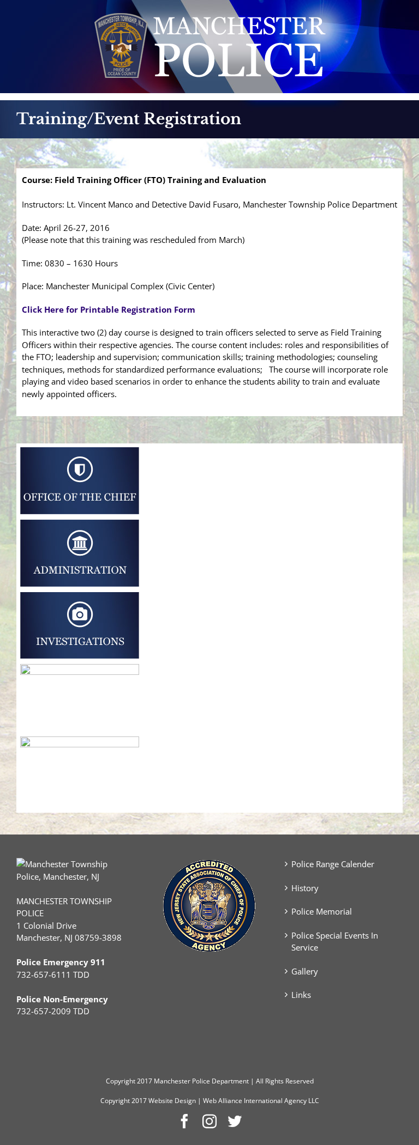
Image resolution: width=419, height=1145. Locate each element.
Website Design (172, 1100)
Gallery (304, 971)
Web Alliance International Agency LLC (261, 1100)
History (305, 887)
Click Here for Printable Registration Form (108, 309)
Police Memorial (321, 911)
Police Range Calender (332, 863)
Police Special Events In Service (334, 941)
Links (301, 994)
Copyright (120, 1081)
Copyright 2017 (123, 1100)
